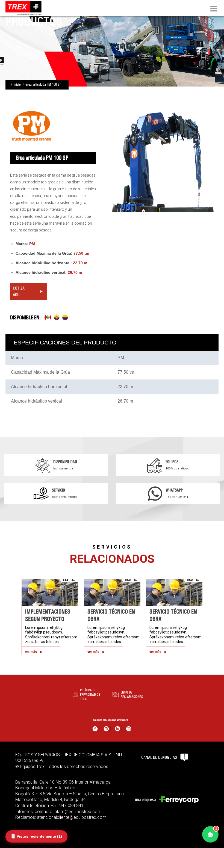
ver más (31, 651)
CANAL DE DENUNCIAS (159, 757)
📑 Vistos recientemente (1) (36, 836)
